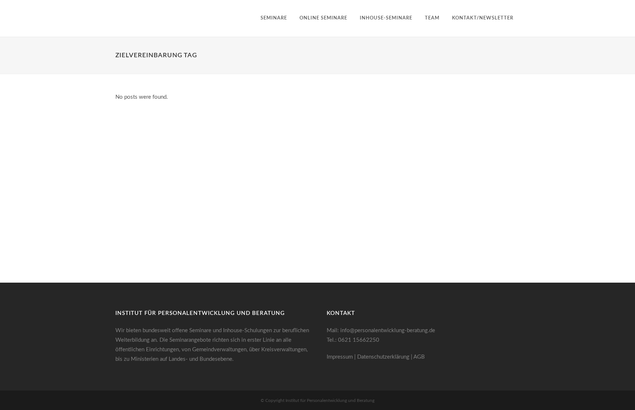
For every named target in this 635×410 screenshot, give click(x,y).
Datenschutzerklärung (383, 357)
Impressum (340, 357)
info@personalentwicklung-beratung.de (387, 330)
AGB (419, 357)
